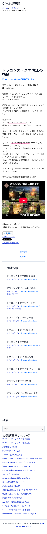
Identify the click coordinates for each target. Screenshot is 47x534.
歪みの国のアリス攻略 (11, 451)
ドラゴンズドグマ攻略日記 (20, 329)
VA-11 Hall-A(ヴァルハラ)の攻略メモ (17, 494)
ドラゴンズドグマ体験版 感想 (21, 276)
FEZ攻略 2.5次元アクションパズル (16, 506)
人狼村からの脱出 (9, 447)
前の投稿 (23, 252)
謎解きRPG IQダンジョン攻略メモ (16, 466)
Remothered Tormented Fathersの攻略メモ (19, 514)
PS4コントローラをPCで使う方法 (16, 443)
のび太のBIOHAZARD (11, 486)
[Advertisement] (23, 36)
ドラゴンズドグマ (13, 279)
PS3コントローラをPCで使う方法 (16, 439)
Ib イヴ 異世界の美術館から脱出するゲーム (19, 470)
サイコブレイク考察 (10, 474)
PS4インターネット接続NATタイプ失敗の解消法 (22, 458)
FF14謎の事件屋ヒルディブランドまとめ (18, 462)
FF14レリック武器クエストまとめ (16, 510)
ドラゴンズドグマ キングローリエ (23, 369)
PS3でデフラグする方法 (12, 498)
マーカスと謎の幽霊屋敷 (12, 455)
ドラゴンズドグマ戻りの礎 (20, 317)
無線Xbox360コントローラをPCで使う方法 (19, 490)
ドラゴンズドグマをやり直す (21, 303)
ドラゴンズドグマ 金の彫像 (20, 356)
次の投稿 (23, 257)
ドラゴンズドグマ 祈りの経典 (21, 288)
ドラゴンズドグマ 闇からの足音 (22, 393)
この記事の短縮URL (10, 243)
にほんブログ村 (8, 237)
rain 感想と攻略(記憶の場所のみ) (15, 502)
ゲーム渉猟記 (11, 3)
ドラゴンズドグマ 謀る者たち (21, 381)
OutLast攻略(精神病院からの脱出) (16, 478)
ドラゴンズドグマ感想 (17, 342)
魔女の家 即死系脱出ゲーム (13, 482)
